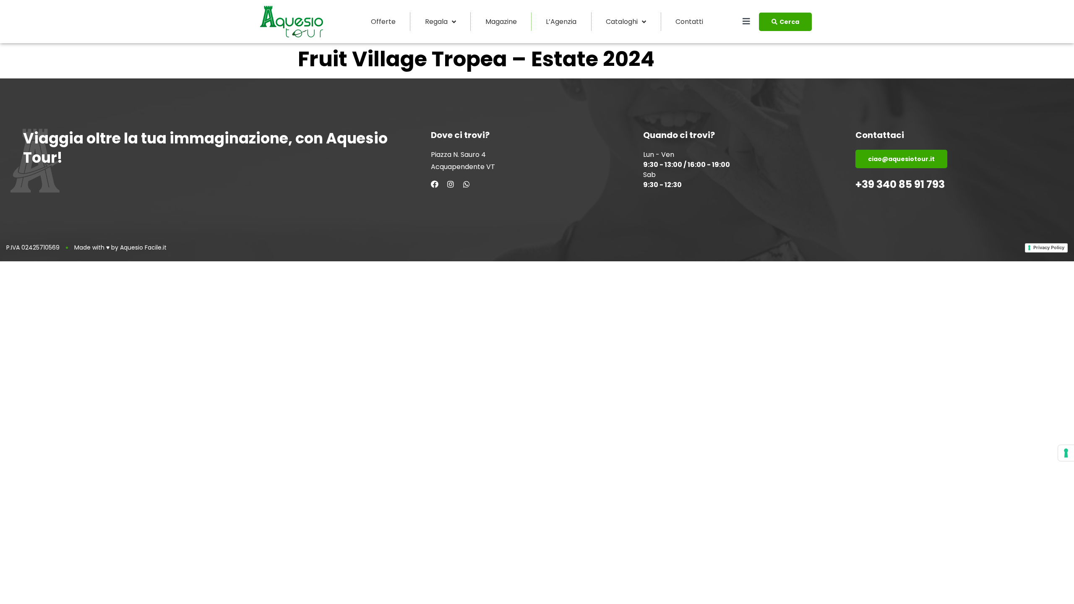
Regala (436, 21)
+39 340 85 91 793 (900, 184)
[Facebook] (434, 184)
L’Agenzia (561, 21)
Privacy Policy (1048, 247)
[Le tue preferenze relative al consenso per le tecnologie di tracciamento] (1066, 453)
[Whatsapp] (466, 184)
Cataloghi (622, 21)
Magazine (501, 21)
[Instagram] (450, 184)
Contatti (689, 21)
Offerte (383, 21)
